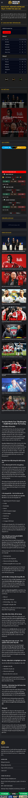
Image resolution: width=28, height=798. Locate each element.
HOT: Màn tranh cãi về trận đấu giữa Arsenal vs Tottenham (12, 356)
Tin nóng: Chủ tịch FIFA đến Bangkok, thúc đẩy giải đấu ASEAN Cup (13, 103)
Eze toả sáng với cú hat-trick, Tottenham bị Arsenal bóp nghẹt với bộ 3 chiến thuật (14, 375)
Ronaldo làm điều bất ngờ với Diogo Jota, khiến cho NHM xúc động (13, 410)
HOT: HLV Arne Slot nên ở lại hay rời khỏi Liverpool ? (13, 132)
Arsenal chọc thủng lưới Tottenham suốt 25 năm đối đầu (12, 321)
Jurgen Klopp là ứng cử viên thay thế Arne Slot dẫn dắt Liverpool (13, 339)
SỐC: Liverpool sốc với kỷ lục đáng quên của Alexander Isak (13, 117)
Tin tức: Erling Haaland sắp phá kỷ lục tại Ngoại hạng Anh (12, 392)
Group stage (7, 32)
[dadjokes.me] (14, 3)
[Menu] (2, 2)
